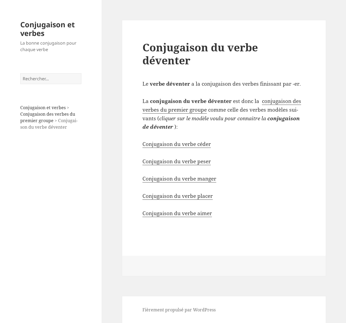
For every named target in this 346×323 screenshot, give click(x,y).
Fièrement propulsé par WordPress (179, 310)
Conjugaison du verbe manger (179, 178)
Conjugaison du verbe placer (177, 195)
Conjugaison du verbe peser (176, 161)
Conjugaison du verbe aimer (177, 213)
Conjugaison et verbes (47, 28)
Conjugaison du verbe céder (176, 144)
